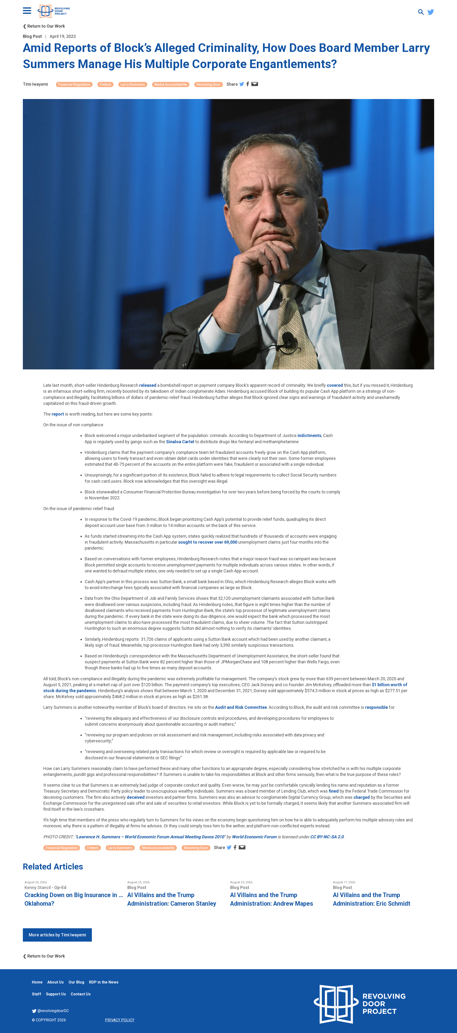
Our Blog (76, 982)
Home (37, 982)
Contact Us (81, 994)
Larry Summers (133, 84)
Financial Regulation (74, 84)
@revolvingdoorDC (53, 1010)
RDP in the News (104, 982)
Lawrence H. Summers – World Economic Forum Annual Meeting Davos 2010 (150, 836)
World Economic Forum (254, 836)
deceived (136, 797)
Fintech (105, 84)
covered (335, 385)
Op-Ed (60, 887)
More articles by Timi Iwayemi (57, 934)
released (147, 385)
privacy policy (119, 1020)
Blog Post (32, 36)
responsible (376, 707)
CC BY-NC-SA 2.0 (326, 836)
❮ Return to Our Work (44, 26)
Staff (36, 994)
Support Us (56, 994)
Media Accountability (170, 84)
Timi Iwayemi (35, 84)
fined (334, 791)
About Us (55, 982)
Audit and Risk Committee (241, 707)
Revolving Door (209, 84)
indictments (309, 435)
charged (361, 797)
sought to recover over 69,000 (207, 542)
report (58, 414)
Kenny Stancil (38, 887)
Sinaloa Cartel (180, 441)
